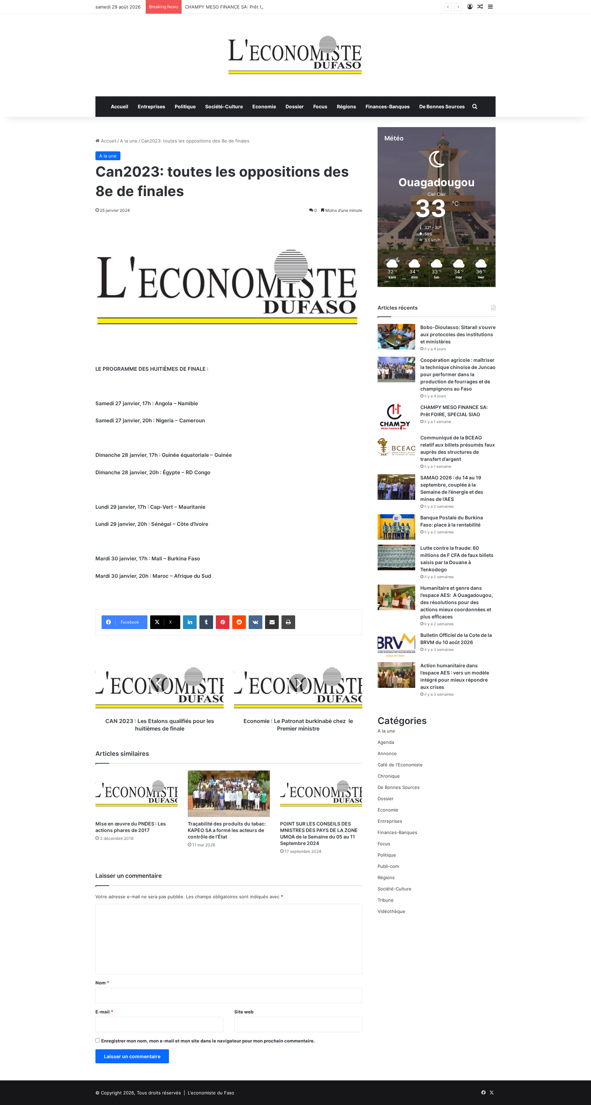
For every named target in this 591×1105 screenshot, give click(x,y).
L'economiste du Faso (211, 1092)
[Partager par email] (272, 622)
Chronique (389, 776)
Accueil (119, 106)
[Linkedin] (190, 622)
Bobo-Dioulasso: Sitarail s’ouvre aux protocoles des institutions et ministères (458, 334)
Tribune (386, 900)
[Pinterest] (222, 622)
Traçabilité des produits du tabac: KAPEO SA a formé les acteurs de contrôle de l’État (227, 830)
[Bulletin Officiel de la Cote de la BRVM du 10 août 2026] (396, 644)
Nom (102, 982)
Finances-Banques (388, 106)
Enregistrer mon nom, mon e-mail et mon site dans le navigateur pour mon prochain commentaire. (208, 1040)
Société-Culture (224, 106)
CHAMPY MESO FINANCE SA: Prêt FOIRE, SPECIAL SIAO (245, 7)
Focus (320, 106)
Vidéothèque (391, 911)
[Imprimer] (288, 622)
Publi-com (388, 866)
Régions (346, 106)
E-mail (104, 1011)
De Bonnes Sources (442, 106)
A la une (128, 141)
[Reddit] (239, 622)
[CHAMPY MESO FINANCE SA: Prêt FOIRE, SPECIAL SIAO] (396, 416)
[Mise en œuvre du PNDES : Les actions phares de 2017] (136, 793)
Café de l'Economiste (400, 764)
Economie (264, 106)
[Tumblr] (206, 622)
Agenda (386, 742)
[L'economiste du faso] (295, 52)
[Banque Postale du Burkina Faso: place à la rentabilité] (396, 527)
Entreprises (151, 106)
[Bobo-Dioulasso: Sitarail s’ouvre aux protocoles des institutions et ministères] (396, 337)
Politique (185, 106)
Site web (243, 1011)
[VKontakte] (255, 622)
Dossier (295, 106)
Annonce (387, 753)
